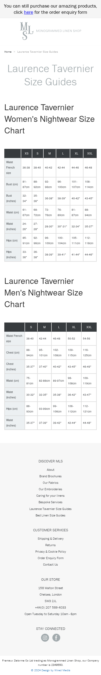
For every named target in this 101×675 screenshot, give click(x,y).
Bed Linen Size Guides (50, 515)
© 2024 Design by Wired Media (50, 670)
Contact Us (50, 564)
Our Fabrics (50, 483)
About (50, 470)
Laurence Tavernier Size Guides (50, 509)
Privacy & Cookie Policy (50, 551)
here (28, 12)
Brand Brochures (50, 476)
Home (8, 51)
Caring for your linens (50, 495)
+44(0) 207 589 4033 (50, 607)
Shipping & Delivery (51, 538)
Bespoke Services (50, 502)
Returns (50, 545)
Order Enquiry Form (51, 558)
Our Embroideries (50, 489)
